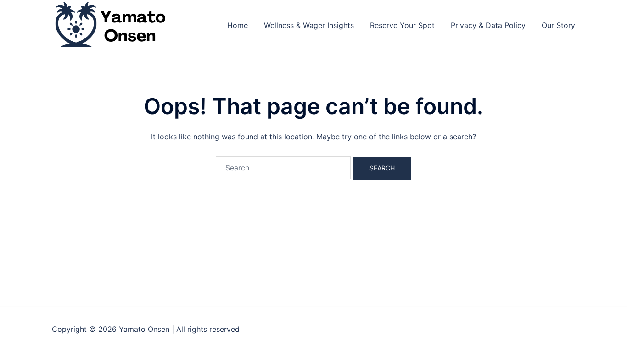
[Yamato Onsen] (109, 24)
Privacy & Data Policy (488, 25)
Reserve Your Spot (402, 25)
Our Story (558, 25)
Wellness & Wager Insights (309, 25)
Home (237, 25)
